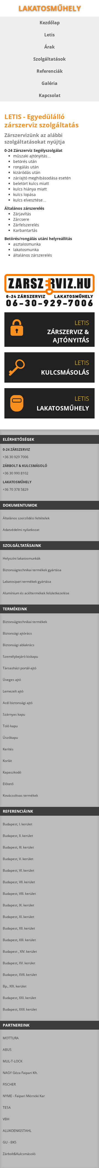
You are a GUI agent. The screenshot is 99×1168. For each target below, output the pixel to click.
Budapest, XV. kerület (19, 963)
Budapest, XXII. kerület (20, 1009)
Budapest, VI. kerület (18, 870)
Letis (49, 35)
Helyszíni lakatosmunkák (21, 558)
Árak (49, 47)
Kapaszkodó (12, 772)
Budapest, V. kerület (18, 858)
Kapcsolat (50, 95)
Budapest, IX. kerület (18, 905)
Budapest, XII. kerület (19, 928)
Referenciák (50, 71)
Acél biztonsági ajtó (17, 702)
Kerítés (8, 749)
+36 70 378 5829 (15, 489)
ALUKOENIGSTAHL (17, 1130)
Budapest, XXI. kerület (19, 997)
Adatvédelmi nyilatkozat (21, 529)
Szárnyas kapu (14, 714)
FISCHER (9, 1084)
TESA (7, 1107)
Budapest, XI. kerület (18, 916)
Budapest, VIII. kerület (19, 893)
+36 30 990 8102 (15, 473)
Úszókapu (10, 737)
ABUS (7, 1049)
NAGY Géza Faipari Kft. (20, 1072)
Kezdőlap (50, 23)
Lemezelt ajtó (13, 691)
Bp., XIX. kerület (14, 986)
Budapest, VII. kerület (19, 882)
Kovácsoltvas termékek (20, 795)
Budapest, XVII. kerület (20, 974)
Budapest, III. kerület (18, 847)
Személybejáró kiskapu (20, 656)
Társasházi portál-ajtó (19, 668)
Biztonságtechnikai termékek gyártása (32, 570)
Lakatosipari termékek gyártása (27, 581)
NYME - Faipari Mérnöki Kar (24, 1096)
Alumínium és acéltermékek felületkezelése (36, 593)
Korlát (7, 760)
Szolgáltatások (49, 59)
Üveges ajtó (12, 679)
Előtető (8, 784)
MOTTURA (11, 1038)
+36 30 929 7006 (15, 457)
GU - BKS (9, 1142)
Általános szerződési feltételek (26, 518)
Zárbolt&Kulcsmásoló (19, 1153)
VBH (6, 1119)
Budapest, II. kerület (18, 835)
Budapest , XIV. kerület (20, 951)
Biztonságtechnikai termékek (25, 621)
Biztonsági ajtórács (17, 633)
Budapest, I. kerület (17, 824)
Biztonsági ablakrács (18, 645)
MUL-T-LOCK (12, 1061)
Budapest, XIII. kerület (19, 940)
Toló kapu (10, 726)
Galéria (49, 83)
